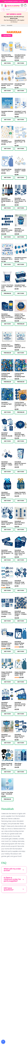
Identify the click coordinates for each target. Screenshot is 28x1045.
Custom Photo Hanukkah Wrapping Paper (20, 375)
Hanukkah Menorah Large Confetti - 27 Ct (20, 582)
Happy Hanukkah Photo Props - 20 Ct (6, 765)
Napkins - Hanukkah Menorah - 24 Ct (20, 346)
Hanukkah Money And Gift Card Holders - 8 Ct (20, 56)
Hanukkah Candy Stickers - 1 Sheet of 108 (20, 171)
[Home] (12, 5)
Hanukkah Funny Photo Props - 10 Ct (20, 142)
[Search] (3, 9)
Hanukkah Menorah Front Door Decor (19, 230)
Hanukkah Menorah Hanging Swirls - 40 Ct (7, 523)
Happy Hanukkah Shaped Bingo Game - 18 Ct (20, 674)
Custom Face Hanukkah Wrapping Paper (6, 375)
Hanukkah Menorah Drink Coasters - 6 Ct (6, 613)
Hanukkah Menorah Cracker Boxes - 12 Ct (7, 230)
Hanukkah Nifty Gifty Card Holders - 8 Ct (7, 56)
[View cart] (25, 6)
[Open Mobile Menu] (3, 5)
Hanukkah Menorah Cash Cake (6, 736)
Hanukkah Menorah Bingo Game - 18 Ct (19, 643)
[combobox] (14, 9)
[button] (3, 1041)
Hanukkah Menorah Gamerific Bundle (6, 434)
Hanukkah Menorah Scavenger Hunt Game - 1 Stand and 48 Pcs (6, 705)
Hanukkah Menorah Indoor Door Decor (20, 523)
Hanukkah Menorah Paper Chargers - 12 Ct (20, 434)
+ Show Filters (7, 35)
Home (3, 25)
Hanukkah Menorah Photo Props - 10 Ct (19, 736)
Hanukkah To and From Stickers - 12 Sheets (20, 113)
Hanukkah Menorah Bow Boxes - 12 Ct (5, 494)
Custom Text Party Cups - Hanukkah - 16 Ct (7, 287)
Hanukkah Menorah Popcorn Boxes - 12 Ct (20, 463)
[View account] (22, 5)
